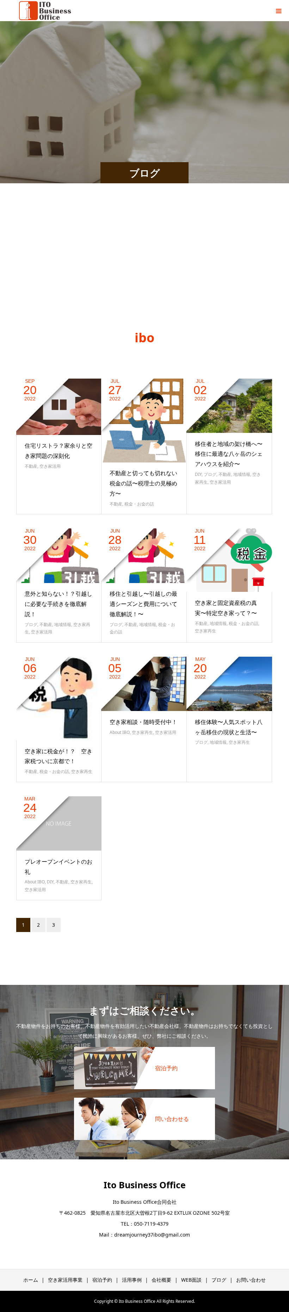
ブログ (210, 474)
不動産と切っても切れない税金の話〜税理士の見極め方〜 (143, 483)
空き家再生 (205, 631)
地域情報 (241, 474)
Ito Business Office (145, 1185)
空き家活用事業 (65, 1279)
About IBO (120, 732)
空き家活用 (50, 466)
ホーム (30, 1279)
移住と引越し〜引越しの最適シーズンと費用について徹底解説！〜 (143, 604)
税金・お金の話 (139, 504)
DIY (198, 474)
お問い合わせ (251, 1279)
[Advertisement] (144, 264)
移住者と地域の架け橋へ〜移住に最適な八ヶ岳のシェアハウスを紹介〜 (229, 454)
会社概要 (161, 1279)
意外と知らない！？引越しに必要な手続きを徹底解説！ (58, 604)
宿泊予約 (102, 1279)
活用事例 (132, 1279)
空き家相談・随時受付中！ (143, 722)
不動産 (31, 466)
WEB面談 (191, 1279)
